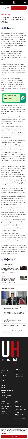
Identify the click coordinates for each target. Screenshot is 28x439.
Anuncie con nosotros (18, 368)
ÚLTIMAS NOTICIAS (18, 8)
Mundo (3, 276)
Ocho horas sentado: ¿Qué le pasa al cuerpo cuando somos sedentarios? (15, 326)
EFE (15, 272)
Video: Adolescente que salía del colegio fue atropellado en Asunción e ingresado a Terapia (15, 313)
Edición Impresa (5, 14)
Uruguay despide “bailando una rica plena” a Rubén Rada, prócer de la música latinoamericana (10, 270)
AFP (15, 282)
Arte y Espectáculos (6, 267)
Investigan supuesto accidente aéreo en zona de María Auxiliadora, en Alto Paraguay (14, 320)
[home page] (14, 2)
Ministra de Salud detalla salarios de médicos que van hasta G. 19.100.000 (13, 331)
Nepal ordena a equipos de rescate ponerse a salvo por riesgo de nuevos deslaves (8, 279)
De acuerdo (14, 436)
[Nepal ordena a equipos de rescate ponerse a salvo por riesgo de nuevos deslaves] (23, 278)
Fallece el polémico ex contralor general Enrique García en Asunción (14, 307)
